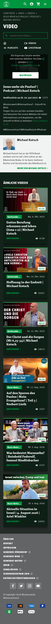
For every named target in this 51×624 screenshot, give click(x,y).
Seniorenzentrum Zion (16, 573)
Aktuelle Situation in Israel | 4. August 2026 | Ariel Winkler (23, 512)
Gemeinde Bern (12, 556)
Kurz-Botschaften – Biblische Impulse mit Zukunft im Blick (14, 387)
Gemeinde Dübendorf (15, 552)
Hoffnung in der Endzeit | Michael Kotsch (24, 284)
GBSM (6, 565)
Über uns (8, 539)
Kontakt (8, 543)
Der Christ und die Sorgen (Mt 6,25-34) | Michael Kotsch (25, 340)
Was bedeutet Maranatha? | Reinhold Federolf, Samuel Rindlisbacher (25, 456)
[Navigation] (45, 4)
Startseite (9, 13)
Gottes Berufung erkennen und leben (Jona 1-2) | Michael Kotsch (21, 227)
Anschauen (12, 238)
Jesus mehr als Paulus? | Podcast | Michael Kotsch (22, 18)
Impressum (9, 547)
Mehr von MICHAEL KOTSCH (31, 168)
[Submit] (6, 35)
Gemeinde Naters (13, 560)
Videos (31, 13)
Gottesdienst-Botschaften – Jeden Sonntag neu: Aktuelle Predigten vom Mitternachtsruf (14, 216)
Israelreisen (10, 569)
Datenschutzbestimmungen (19, 578)
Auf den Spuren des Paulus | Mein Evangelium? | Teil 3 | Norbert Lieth (21, 398)
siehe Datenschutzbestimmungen (25, 63)
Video (21, 13)
